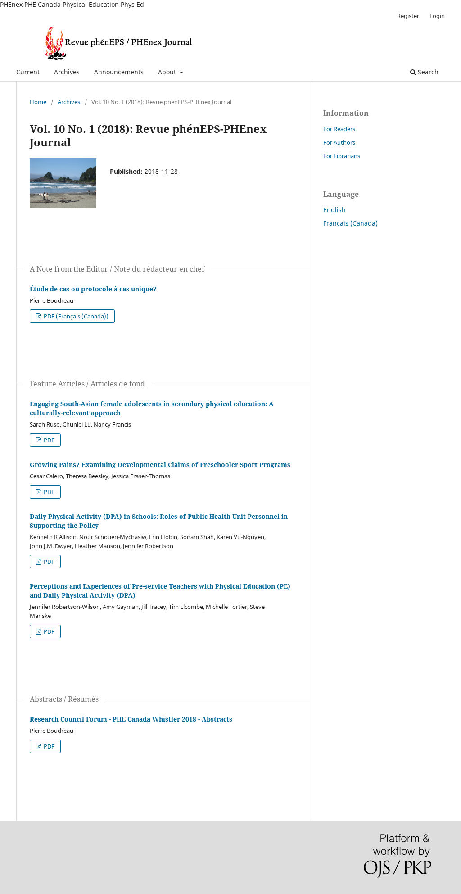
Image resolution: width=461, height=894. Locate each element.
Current (28, 72)
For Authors (339, 142)
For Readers (339, 129)
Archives (67, 72)
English (334, 209)
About (168, 72)
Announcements (119, 72)
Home (38, 102)
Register (408, 16)
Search (427, 72)
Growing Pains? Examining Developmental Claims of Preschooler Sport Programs (160, 464)
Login (437, 16)
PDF (48, 440)
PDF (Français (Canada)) (75, 316)
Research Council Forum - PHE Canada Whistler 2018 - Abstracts (131, 719)
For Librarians (341, 156)
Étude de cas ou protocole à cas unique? (93, 289)
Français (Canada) (350, 223)
